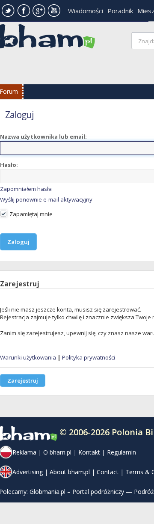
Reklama (24, 452)
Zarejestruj (22, 380)
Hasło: (9, 165)
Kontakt (89, 452)
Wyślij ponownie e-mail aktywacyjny (46, 199)
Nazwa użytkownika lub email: (43, 136)
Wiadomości (85, 10)
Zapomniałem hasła (26, 189)
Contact (107, 472)
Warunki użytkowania (28, 357)
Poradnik (120, 10)
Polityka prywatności (88, 357)
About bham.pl (70, 472)
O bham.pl (57, 452)
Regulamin (121, 452)
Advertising (27, 472)
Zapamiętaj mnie (30, 214)
